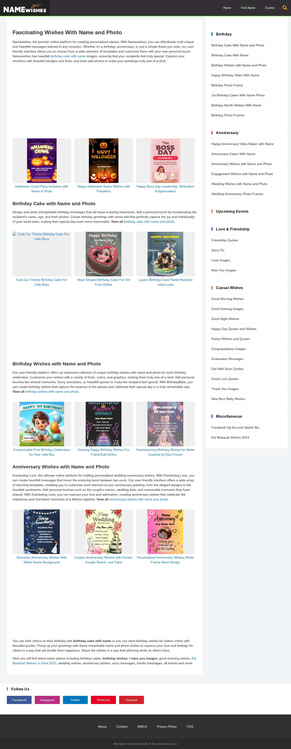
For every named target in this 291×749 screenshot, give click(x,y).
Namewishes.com (164, 744)
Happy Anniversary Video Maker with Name (242, 144)
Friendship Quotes (224, 240)
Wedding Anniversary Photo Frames (237, 194)
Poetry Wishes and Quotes (230, 339)
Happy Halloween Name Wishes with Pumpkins (103, 189)
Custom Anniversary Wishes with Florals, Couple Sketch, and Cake (103, 560)
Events (270, 8)
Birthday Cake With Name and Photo (237, 45)
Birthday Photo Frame (227, 85)
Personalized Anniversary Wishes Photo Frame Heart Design (165, 560)
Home (227, 8)
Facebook (19, 700)
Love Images (220, 260)
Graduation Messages (227, 359)
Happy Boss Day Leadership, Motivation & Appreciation (165, 189)
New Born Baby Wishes (228, 399)
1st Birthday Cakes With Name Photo (238, 95)
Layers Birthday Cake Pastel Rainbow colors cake (165, 282)
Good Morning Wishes (227, 299)
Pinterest (103, 700)
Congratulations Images (228, 349)
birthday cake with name (68, 56)
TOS (190, 726)
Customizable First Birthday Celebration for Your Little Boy (41, 452)
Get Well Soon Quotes (227, 369)
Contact (122, 726)
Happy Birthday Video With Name (235, 75)
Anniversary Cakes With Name (233, 154)
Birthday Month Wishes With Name (236, 105)
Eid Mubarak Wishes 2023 (230, 437)
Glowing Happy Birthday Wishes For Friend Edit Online (104, 452)
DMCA (142, 726)
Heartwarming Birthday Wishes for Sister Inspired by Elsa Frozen (165, 452)
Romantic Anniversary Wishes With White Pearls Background (42, 560)
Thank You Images (224, 389)
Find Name (248, 8)
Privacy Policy (167, 726)
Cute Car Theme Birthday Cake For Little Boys (41, 282)
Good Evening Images (227, 309)
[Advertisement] (105, 98)
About (102, 726)
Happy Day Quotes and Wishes (233, 329)
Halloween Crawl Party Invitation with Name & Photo (41, 189)
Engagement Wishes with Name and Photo (242, 174)
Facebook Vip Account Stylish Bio (235, 427)
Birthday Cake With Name (229, 55)
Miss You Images (223, 270)
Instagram (47, 700)
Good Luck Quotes (224, 379)
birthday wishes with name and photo (52, 391)
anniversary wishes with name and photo (138, 499)
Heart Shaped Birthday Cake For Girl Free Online (103, 282)
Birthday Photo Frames (228, 115)
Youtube (131, 700)
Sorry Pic (217, 250)
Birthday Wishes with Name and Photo (238, 65)
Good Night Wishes (225, 319)
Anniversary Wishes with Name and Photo (241, 164)
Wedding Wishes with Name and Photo (239, 184)
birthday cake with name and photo (149, 221)
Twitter (75, 700)
